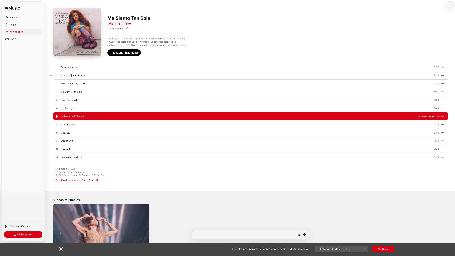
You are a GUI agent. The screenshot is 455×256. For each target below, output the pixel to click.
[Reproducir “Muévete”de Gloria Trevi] (56, 132)
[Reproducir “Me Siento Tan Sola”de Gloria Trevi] (56, 92)
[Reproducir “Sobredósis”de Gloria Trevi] (56, 141)
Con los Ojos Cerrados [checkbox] (72, 75)
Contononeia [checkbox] (67, 124)
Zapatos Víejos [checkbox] (68, 67)
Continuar (383, 249)
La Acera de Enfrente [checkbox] (72, 116)
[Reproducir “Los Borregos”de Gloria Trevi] (56, 108)
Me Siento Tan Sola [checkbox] (71, 91)
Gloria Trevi (119, 23)
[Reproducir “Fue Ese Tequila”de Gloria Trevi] (56, 100)
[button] (23, 18)
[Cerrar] (61, 249)
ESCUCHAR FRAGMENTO (428, 67)
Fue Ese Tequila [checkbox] (69, 99)
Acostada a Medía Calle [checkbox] (73, 83)
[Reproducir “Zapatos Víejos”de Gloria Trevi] (56, 67)
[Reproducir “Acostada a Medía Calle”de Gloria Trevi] (56, 83)
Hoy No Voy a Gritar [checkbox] (71, 157)
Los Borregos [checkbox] (67, 108)
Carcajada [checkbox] (65, 149)
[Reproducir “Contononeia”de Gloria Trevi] (56, 124)
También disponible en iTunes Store (75, 180)
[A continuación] (299, 234)
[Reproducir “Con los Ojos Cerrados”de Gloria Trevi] (56, 75)
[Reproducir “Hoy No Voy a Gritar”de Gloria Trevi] (56, 157)
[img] (12, 8)
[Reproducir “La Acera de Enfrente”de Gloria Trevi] (56, 116)
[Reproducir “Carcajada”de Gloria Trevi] (56, 149)
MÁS (183, 45)
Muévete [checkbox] (65, 132)
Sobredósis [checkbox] (66, 140)
